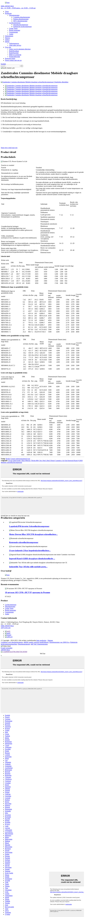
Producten (8, 13)
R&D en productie (15, 55)
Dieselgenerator (14, 15)
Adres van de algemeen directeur (20, 49)
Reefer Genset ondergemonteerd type (18, 459)
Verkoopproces (14, 43)
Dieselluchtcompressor (20, 25)
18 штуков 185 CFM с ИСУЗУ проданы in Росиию (27, 592)
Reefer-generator (14, 30)
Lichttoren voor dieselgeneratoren (12, 642)
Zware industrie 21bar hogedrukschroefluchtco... (30, 550)
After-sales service (15, 45)
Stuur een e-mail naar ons (9, 148)
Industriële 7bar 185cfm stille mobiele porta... (28, 567)
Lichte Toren (13, 28)
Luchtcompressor (14, 23)
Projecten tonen (10, 58)
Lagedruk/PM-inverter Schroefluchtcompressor (29, 526)
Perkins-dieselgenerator (21, 19)
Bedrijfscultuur (14, 51)
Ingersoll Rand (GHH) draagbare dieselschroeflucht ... (32, 558)
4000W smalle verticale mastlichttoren (36, 642)
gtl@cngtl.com (5, 628)
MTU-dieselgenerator (20, 21)
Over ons (8, 47)
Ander (11, 34)
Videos (7, 40)
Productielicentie (14, 56)
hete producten (41, 640)
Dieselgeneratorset (24, 644)
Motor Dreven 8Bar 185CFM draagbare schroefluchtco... (33, 534)
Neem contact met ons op (13, 60)
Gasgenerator (13, 32)
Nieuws (7, 38)
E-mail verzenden (6, 648)
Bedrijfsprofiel (14, 53)
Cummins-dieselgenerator (21, 17)
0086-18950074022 (7, 626)
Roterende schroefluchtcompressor (23, 542)
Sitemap (50, 640)
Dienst (7, 41)
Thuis (7, 11)
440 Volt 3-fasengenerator (39, 644)
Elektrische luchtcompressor (22, 26)
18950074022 (5, 650)
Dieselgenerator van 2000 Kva (59, 642)
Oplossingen (9, 36)
